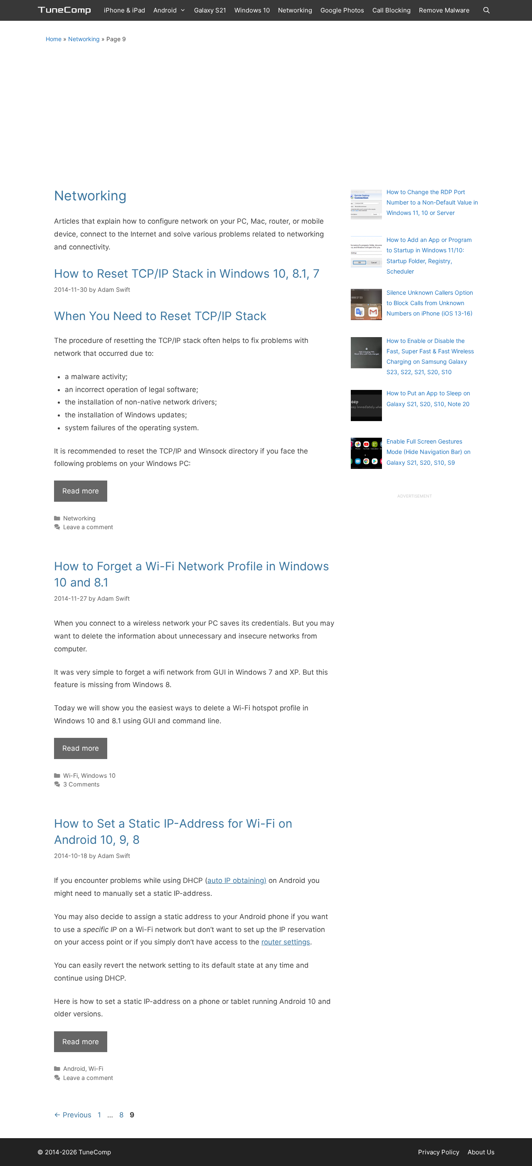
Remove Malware (444, 10)
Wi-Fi (70, 775)
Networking (295, 10)
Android (165, 10)
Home (54, 38)
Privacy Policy (438, 1152)
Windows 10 (252, 10)
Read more (80, 491)
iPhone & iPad (124, 10)
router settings (285, 942)
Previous (72, 1115)
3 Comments (81, 784)
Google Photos (342, 10)
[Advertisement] (266, 107)
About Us (481, 1152)
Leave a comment (88, 526)
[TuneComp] (66, 10)
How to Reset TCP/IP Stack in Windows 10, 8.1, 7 (187, 273)
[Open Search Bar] (486, 10)
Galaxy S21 (210, 10)
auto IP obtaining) (236, 880)
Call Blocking (391, 10)
